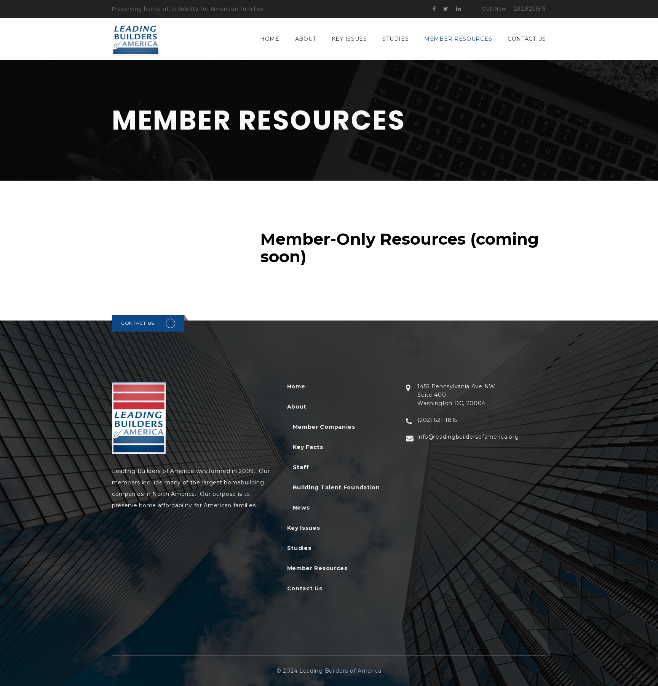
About (305, 38)
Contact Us (527, 38)
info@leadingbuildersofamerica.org (468, 436)
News (301, 507)
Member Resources (458, 38)
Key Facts (308, 447)
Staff (301, 467)
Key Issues (349, 38)
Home (269, 38)
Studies (395, 38)
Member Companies (324, 426)
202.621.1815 (530, 9)
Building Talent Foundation (336, 487)
